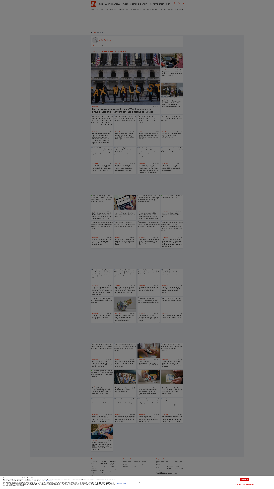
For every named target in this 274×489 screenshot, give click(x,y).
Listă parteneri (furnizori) (122, 483)
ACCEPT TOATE (244, 479)
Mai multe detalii (49, 480)
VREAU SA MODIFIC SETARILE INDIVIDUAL (244, 484)
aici (105, 483)
